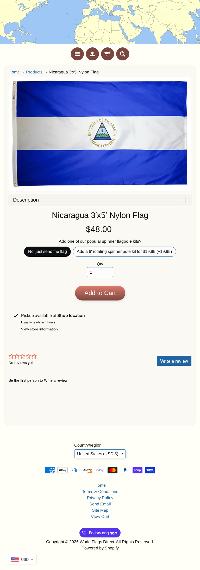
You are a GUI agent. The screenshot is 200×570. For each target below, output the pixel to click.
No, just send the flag (49, 252)
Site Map (100, 510)
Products (34, 72)
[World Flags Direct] (100, 23)
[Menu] (77, 53)
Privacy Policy (100, 498)
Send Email (100, 504)
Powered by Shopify (100, 548)
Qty (100, 264)
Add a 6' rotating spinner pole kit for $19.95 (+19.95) (126, 252)
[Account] (92, 53)
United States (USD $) (97, 454)
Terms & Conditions (100, 491)
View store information (39, 329)
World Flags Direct (97, 542)
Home (14, 72)
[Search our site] (122, 53)
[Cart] (107, 53)
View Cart (100, 516)
